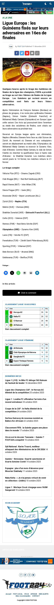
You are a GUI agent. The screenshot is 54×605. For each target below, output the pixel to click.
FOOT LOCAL (18, 594)
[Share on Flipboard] (27, 53)
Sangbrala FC (19, 357)
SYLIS (26, 594)
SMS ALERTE (43, 594)
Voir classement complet (17, 329)
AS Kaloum (18, 325)
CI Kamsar (18, 321)
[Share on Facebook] (16, 53)
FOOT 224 (21, 46)
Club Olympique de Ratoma (25, 352)
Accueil (8, 594)
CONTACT (36, 596)
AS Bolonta (18, 348)
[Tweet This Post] (22, 53)
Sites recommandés (23, 596)
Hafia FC (17, 317)
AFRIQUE (34, 594)
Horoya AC (18, 312)
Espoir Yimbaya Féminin (23, 361)
